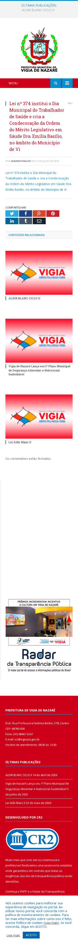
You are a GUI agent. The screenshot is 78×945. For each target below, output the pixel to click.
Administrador (21, 161)
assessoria (51, 865)
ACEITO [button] (31, 935)
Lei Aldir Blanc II (19, 442)
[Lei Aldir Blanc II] (39, 416)
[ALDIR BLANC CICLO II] (39, 273)
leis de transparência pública (45, 876)
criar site (31, 860)
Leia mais (51, 922)
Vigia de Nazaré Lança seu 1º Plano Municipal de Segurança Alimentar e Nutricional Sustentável (40, 10)
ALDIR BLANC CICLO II (24, 298)
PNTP (23, 891)
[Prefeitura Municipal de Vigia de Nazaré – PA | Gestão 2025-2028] (39, 48)
